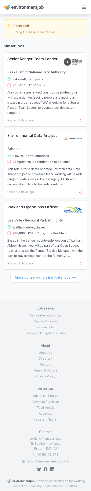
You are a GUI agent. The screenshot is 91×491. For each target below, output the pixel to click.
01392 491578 (47, 454)
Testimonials (45, 407)
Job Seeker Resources (45, 315)
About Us (45, 352)
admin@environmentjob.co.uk (48, 461)
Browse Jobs (45, 327)
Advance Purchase (45, 401)
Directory (45, 358)
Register (40, 419)
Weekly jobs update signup (45, 333)
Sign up (39, 321)
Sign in (52, 321)
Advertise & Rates (45, 395)
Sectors (45, 364)
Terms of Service (45, 370)
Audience (45, 413)
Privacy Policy (45, 376)
